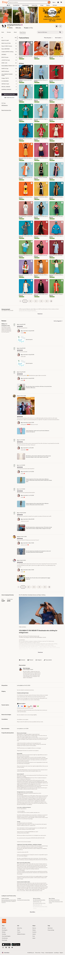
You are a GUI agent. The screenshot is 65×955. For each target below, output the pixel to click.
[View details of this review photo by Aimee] (26, 406)
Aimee (18, 395)
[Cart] (61, 2)
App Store (6, 944)
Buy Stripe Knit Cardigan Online (39, 909)
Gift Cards (55, 5)
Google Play (16, 944)
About (15, 32)
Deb (18, 324)
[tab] (9, 37)
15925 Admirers (5, 105)
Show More (32, 912)
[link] (20, 301)
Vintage (41, 5)
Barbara (18, 536)
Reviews (9, 32)
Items (3, 32)
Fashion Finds (34, 5)
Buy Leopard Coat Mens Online (39, 903)
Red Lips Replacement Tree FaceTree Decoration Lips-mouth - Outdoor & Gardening (9, 901)
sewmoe (34, 908)
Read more (40, 313)
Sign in (54, 2)
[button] (56, 26)
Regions (61, 952)
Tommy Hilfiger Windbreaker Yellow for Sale (56, 902)
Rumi (18, 560)
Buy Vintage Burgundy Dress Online (40, 906)
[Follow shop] (60, 26)
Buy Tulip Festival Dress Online (39, 899)
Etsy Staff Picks (16, 5)
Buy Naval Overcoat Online (54, 899)
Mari (18, 439)
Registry (48, 5)
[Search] (49, 2)
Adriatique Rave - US (37, 901)
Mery (22, 330)
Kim (18, 465)
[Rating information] (8, 28)
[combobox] (27, 2)
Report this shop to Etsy (6, 110)
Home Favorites (25, 5)
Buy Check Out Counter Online (23, 899)
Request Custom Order (10, 94)
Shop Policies (23, 32)
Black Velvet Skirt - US (37, 904)
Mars (18, 512)
